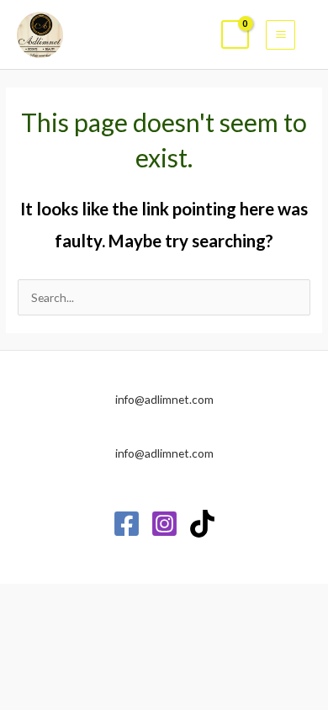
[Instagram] (164, 524)
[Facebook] (126, 524)
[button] (312, 34)
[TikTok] (202, 524)
